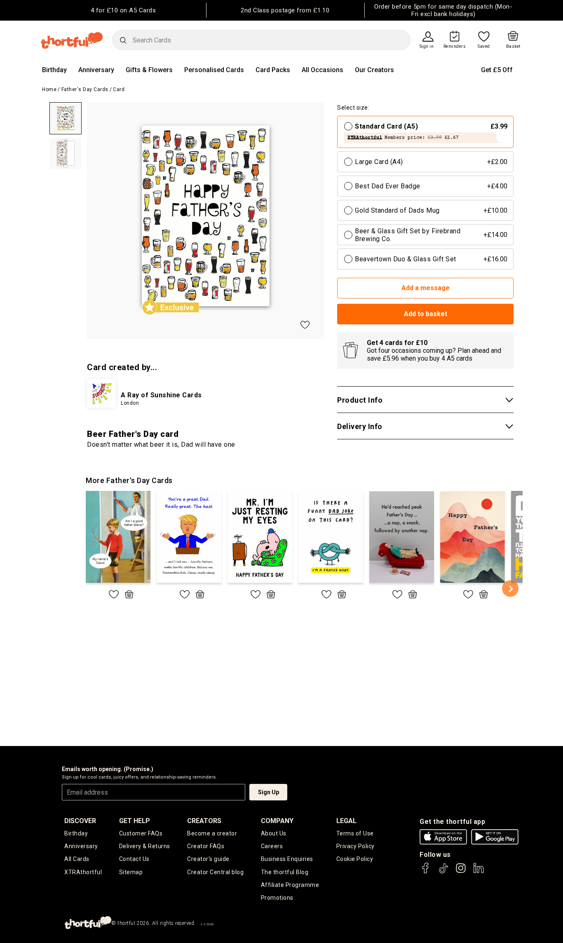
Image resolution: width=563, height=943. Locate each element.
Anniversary (96, 70)
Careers (272, 846)
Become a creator (212, 833)
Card (118, 89)
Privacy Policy (355, 846)
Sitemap (131, 872)
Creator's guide (208, 859)
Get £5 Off (497, 70)
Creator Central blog (215, 872)
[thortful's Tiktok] (443, 872)
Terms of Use (355, 833)
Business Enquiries (287, 859)
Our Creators (374, 70)
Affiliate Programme (290, 885)
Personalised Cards (214, 70)
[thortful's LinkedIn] (478, 872)
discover (80, 821)
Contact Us (134, 859)
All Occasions (322, 70)
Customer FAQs (141, 833)
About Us (273, 833)
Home (49, 89)
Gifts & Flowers (149, 70)
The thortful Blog (285, 872)
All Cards (76, 859)
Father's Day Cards (84, 89)
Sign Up (268, 792)
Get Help (134, 821)
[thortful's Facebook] (426, 872)
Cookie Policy (354, 859)
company (277, 821)
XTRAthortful (83, 872)
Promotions (277, 897)
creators (204, 821)
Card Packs (273, 70)
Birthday (54, 70)
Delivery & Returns (144, 846)
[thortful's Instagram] (461, 872)
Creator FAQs (205, 846)
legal (346, 821)
